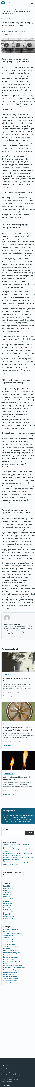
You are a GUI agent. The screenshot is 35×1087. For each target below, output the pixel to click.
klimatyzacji (7, 18)
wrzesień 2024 (8, 918)
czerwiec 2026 (8, 888)
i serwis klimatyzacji (10, 940)
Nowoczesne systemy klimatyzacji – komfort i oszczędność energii (16, 679)
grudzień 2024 (8, 912)
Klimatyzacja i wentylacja (11, 953)
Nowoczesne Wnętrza (10, 970)
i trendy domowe (9, 944)
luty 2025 (6, 907)
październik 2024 (9, 916)
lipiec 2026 (7, 886)
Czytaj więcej (7, 696)
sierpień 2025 (7, 894)
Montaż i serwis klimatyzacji (12, 961)
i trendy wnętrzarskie (10, 946)
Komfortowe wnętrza (10, 957)
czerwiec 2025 (8, 899)
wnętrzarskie (7, 983)
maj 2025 (6, 901)
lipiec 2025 (6, 897)
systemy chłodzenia (10, 976)
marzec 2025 (7, 905)
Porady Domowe (9, 974)
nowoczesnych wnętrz (11, 972)
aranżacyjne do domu (10, 929)
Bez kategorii (7, 931)
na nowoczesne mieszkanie (12, 966)
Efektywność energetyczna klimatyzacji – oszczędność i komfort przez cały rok (18, 728)
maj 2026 (6, 890)
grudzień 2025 (8, 892)
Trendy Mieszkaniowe (10, 978)
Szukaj (5, 829)
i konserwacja (8, 935)
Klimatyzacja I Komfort (11, 950)
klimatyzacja (7, 948)
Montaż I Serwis (8, 959)
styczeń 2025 (7, 910)
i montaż (6, 938)
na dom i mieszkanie (10, 963)
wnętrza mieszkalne (10, 981)
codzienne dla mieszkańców (12, 933)
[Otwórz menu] (32, 3)
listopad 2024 (7, 914)
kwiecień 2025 (8, 903)
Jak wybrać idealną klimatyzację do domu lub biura (16, 778)
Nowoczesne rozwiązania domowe (15, 968)
